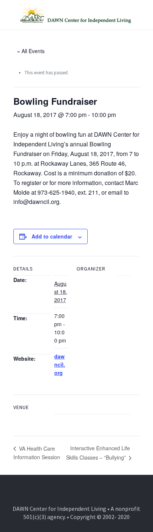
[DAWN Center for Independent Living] (76, 15)
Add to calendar (52, 236)
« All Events (31, 51)
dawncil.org (59, 364)
